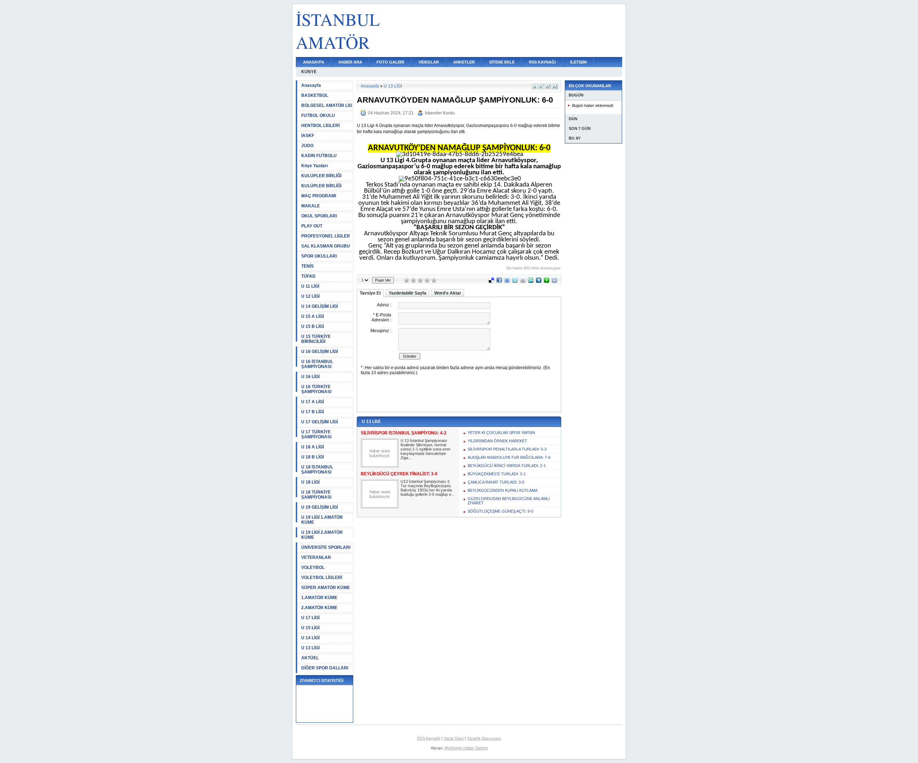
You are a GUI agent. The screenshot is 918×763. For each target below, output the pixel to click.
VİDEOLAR (428, 62)
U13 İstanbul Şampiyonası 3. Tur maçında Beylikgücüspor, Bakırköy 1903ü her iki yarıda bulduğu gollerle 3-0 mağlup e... (427, 487)
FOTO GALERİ (390, 62)
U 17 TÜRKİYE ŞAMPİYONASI (316, 434)
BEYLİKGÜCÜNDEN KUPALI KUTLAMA (503, 490)
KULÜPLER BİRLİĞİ (321, 175)
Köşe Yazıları (314, 165)
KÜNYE (309, 71)
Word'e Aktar (447, 293)
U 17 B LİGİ (312, 411)
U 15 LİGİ (310, 627)
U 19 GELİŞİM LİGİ (319, 507)
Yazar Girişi (454, 738)
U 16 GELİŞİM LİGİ (319, 351)
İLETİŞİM (578, 62)
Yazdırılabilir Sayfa (407, 293)
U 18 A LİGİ (312, 446)
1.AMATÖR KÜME (319, 597)
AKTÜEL (310, 657)
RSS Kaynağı (428, 738)
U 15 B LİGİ (312, 326)
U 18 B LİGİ (312, 457)
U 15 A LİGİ (312, 316)
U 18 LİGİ (310, 482)
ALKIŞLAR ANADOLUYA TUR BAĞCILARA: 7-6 (509, 457)
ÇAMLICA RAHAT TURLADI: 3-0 (496, 482)
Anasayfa (311, 85)
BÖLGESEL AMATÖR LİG (326, 105)
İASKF (307, 135)
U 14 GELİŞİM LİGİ (319, 306)
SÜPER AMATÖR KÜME (325, 587)
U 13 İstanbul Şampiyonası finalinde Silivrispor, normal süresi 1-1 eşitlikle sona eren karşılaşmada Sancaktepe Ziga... (425, 449)
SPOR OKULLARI (319, 256)
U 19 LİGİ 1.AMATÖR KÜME (322, 520)
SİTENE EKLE (502, 62)
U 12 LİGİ (310, 296)
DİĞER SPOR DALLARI (324, 667)
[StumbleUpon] (531, 281)
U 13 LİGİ (310, 647)
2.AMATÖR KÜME (319, 607)
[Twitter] (515, 281)
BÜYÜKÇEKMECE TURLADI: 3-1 (497, 474)
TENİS (307, 266)
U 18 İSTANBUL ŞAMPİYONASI (317, 470)
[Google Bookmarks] (523, 281)
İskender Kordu (440, 113)
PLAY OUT (311, 226)
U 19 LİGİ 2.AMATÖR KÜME (322, 535)
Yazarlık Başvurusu (484, 738)
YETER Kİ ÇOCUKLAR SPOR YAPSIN (501, 432)
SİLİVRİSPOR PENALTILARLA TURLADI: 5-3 (507, 449)
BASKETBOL (314, 95)
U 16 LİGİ (310, 376)
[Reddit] (554, 281)
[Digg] (538, 281)
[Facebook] (499, 281)
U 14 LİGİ (310, 637)
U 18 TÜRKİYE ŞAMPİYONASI (316, 495)
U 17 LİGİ (310, 617)
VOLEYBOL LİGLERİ (321, 577)
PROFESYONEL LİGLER (325, 236)
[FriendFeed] (507, 281)
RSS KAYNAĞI (542, 62)
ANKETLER (464, 62)
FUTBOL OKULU (318, 115)
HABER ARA (350, 62)
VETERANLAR (316, 557)
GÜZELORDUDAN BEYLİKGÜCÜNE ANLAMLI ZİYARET (509, 500)
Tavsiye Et (370, 293)
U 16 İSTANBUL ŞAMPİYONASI (317, 364)
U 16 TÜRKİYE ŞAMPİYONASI (316, 389)
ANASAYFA (313, 62)
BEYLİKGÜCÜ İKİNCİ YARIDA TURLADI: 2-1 (507, 465)
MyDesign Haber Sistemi (466, 748)
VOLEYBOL (313, 567)
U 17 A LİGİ (312, 401)
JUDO (307, 145)
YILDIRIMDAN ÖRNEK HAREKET (497, 441)
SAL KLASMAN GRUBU (325, 246)
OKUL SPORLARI (319, 215)
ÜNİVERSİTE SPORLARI (325, 547)
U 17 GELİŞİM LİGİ (319, 421)
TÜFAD (308, 276)
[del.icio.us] (491, 281)
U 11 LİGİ (310, 286)
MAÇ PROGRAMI (318, 195)
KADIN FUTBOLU (319, 155)
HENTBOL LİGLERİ (320, 125)
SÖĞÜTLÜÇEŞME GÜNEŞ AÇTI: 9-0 (500, 511)
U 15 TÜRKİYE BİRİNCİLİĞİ (316, 339)
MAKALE (310, 205)
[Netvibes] (546, 281)
